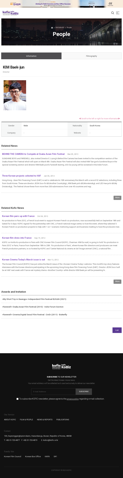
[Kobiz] (14, 13)
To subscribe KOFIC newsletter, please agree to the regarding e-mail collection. (61, 399)
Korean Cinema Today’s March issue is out (23, 259)
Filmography (91, 56)
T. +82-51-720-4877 (12, 440)
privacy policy (73, 399)
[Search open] (112, 13)
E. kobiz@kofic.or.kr (49, 440)
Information (31, 56)
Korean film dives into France (17, 238)
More (117, 197)
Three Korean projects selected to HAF (21, 176)
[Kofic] (6, 13)
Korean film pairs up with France (18, 216)
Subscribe (84, 391)
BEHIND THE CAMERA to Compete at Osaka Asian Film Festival (33, 154)
